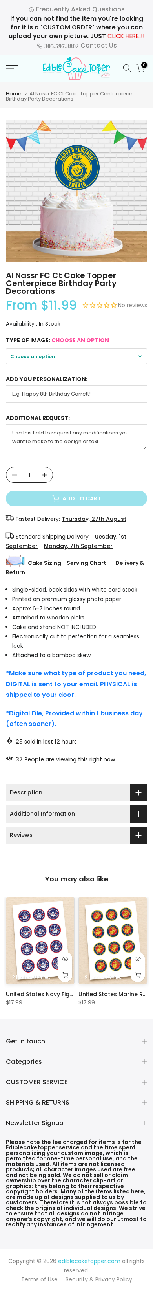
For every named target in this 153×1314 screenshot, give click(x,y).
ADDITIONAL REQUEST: (38, 418)
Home (14, 93)
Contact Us (80, 45)
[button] (100, 305)
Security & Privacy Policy (99, 1279)
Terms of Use (39, 1279)
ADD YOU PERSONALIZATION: (46, 379)
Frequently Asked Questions (80, 9)
